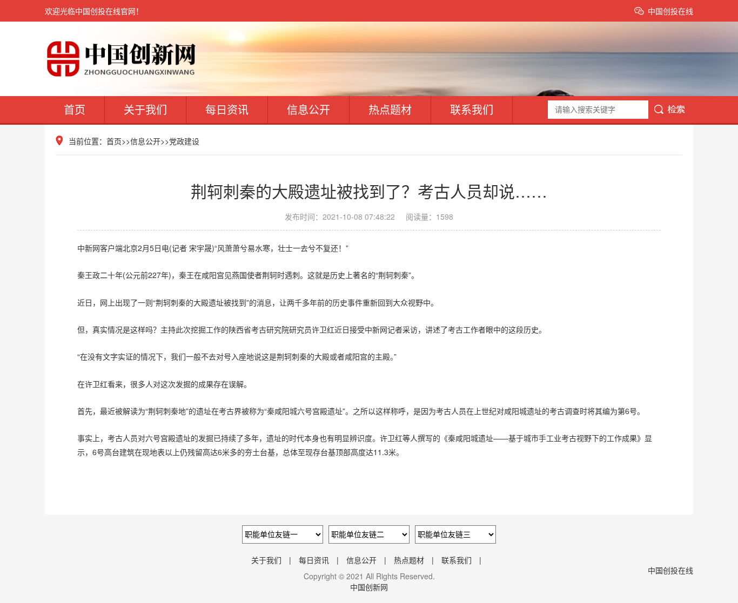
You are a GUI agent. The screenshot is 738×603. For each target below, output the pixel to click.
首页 (74, 109)
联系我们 (471, 109)
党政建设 (184, 140)
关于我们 (145, 109)
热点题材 (390, 109)
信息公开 (308, 109)
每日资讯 (227, 109)
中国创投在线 (670, 10)
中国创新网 (369, 586)
